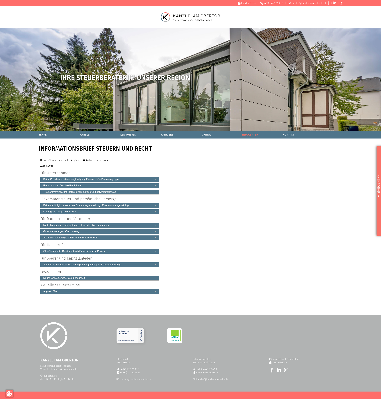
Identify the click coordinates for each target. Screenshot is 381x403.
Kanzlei (85, 134)
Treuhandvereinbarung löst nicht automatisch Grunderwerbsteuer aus (79, 192)
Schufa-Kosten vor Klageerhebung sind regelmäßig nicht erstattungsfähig (82, 264)
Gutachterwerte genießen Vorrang (61, 231)
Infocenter (250, 134)
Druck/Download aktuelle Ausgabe (61, 160)
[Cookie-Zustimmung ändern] (9, 393)
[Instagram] (341, 3)
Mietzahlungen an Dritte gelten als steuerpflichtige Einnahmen (76, 225)
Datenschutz (293, 359)
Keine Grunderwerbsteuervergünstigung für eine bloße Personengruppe (81, 179)
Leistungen (128, 134)
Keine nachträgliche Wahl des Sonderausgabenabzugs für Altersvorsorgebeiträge (86, 205)
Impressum (278, 359)
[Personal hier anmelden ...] (130, 342)
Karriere (167, 134)
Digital (206, 134)
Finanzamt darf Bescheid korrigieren (62, 185)
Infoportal (104, 160)
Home (43, 134)
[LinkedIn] (334, 3)
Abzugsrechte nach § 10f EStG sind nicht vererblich (70, 237)
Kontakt (288, 134)
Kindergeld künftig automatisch (59, 211)
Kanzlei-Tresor (248, 3)
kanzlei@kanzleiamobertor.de (307, 3)
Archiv (89, 160)
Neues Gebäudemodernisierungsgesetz (64, 278)
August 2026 (50, 291)
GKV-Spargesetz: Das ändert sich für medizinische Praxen (74, 251)
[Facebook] (328, 3)
